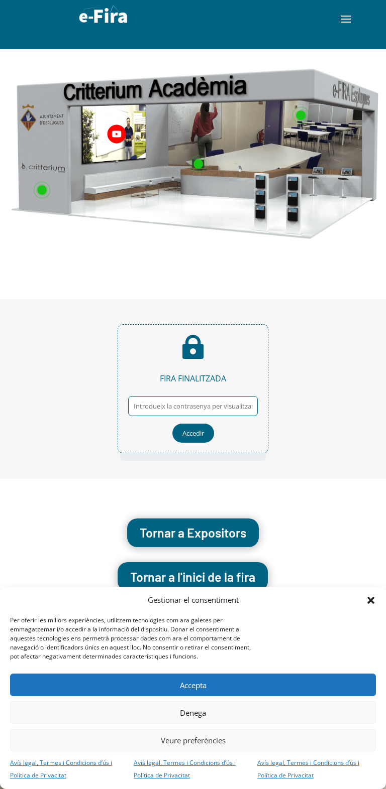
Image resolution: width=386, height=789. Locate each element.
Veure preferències (193, 740)
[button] (371, 600)
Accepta (193, 685)
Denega (193, 713)
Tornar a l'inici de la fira (192, 576)
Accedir (193, 433)
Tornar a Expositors (193, 532)
